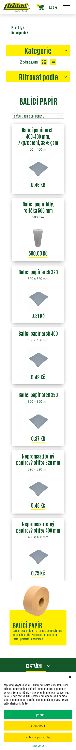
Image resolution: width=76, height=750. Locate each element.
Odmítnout (38, 726)
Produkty (16, 28)
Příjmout (38, 715)
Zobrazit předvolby (38, 737)
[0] (42, 7)
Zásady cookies (38, 745)
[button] (70, 677)
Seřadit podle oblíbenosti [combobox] (29, 116)
